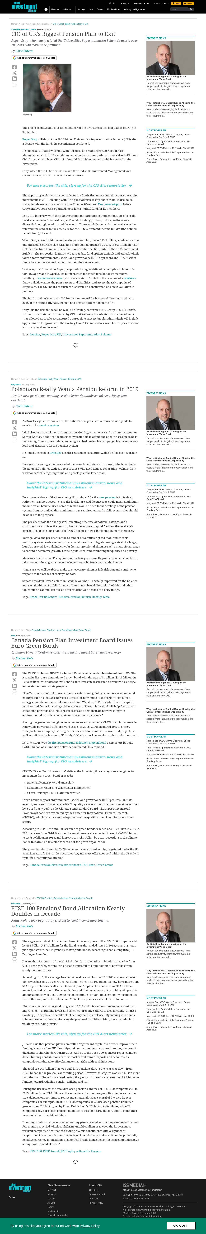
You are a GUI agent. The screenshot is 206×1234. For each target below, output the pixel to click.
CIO (125, 1190)
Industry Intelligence (133, 9)
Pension (35, 334)
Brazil (33, 596)
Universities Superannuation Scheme (86, 334)
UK (59, 334)
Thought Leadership (57, 1215)
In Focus (67, 9)
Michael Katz (24, 658)
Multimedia (112, 9)
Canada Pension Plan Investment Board (55, 865)
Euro (92, 865)
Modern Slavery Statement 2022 (139, 1213)
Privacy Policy (89, 1226)
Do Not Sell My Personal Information (142, 1216)
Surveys (81, 9)
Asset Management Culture (23, 29)
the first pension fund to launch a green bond (76, 742)
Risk (13, 636)
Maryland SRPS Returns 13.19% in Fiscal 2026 (170, 148)
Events (100, 9)
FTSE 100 (36, 1151)
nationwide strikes (50, 278)
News (53, 9)
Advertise (93, 1198)
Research (15, 904)
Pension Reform (80, 596)
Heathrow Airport (110, 204)
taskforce (130, 278)
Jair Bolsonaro (48, 596)
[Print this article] (14, 84)
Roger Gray (29, 139)
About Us (125, 4)
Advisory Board (141, 4)
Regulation (16, 384)
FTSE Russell (51, 1151)
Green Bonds (104, 865)
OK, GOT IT (181, 1225)
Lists (91, 9)
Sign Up (189, 3)
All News (51, 1194)
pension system (49, 425)
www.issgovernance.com (136, 1198)
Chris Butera (24, 51)
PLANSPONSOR (153, 1190)
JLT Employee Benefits (75, 1151)
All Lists (51, 1202)
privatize (55, 452)
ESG (85, 865)
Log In (177, 3)
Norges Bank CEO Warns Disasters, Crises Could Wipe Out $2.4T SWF (168, 136)
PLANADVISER (136, 1190)
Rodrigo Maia (101, 596)
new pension (107, 497)
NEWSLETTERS (160, 4)
